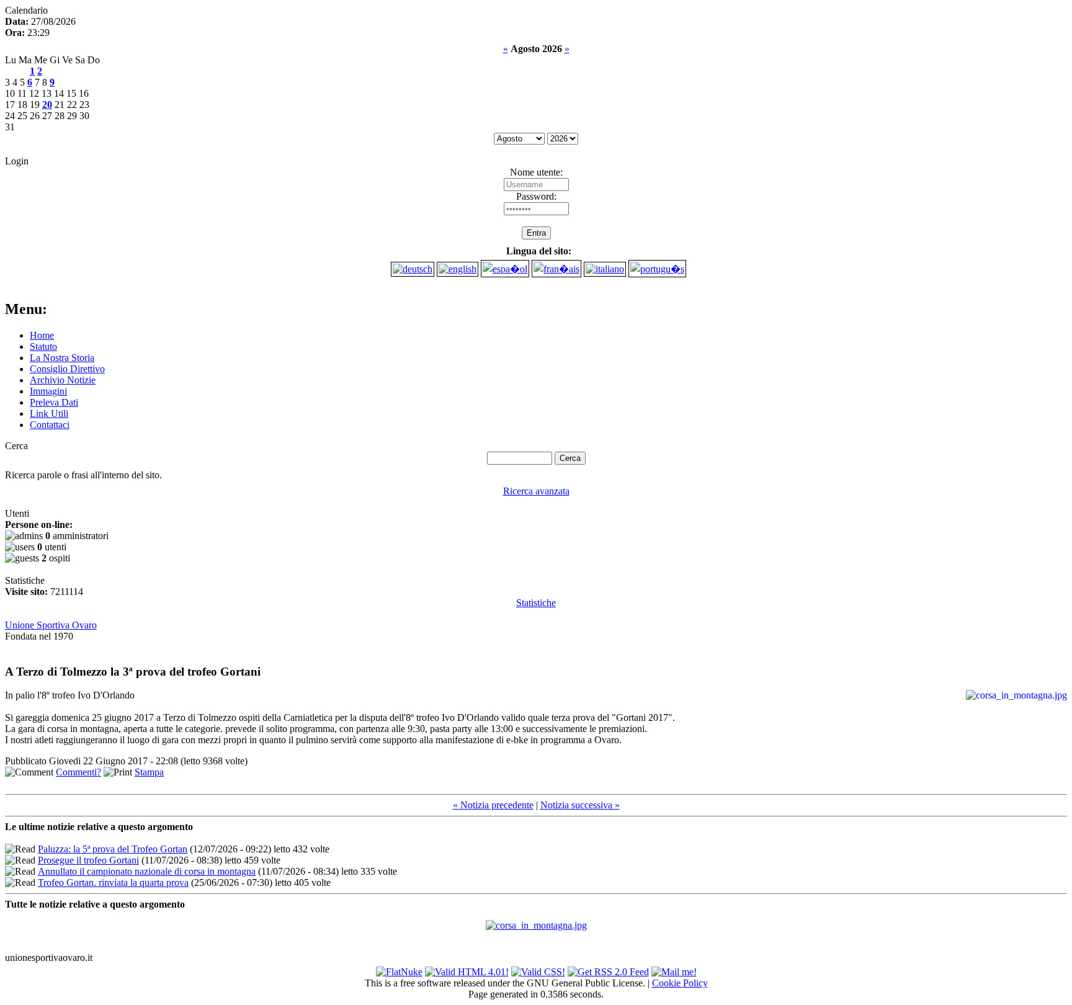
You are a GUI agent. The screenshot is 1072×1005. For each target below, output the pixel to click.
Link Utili (49, 413)
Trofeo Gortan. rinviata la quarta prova (113, 882)
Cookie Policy (680, 983)
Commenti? (78, 772)
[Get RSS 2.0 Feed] (608, 968)
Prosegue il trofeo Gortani (88, 860)
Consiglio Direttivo (67, 369)
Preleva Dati (54, 402)
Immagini (48, 391)
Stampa (149, 772)
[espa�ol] (505, 269)
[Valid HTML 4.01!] (467, 968)
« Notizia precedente (493, 805)
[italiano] (605, 269)
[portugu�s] (657, 269)
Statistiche (536, 602)
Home (42, 335)
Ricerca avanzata (536, 491)
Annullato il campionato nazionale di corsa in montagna (147, 871)
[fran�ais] (556, 269)
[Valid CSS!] (538, 968)
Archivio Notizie (63, 380)
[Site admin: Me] (674, 968)
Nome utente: (536, 172)
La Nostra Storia (62, 357)
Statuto (43, 346)
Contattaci (49, 424)
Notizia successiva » (580, 805)
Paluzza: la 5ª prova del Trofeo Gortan (112, 849)
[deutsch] (412, 269)
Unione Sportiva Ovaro (51, 625)
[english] (457, 269)
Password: (536, 196)
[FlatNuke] (399, 968)
